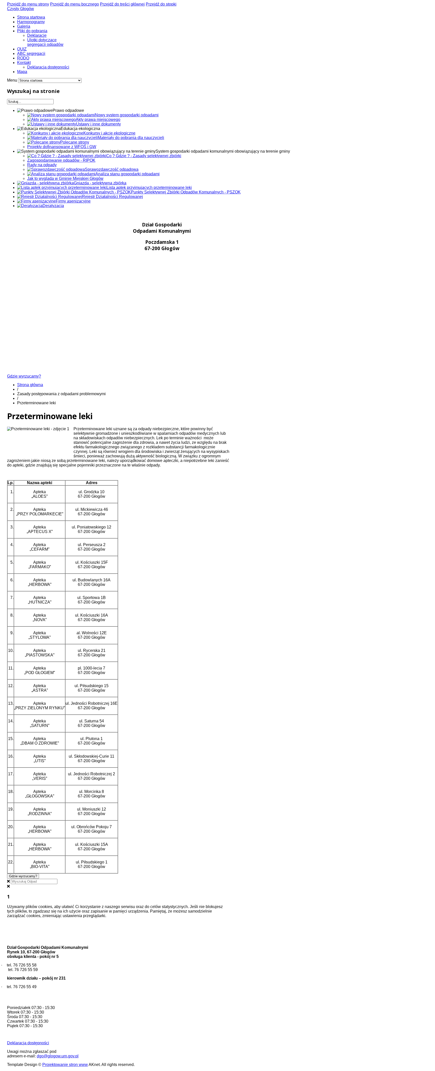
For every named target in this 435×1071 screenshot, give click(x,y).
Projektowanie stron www (65, 1064)
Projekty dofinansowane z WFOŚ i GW (61, 147)
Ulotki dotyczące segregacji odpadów (45, 42)
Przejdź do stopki (161, 4)
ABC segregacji (31, 53)
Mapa (22, 72)
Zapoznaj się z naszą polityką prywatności (145, 916)
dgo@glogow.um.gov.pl (58, 1056)
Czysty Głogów (20, 9)
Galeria (23, 26)
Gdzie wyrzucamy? (24, 376)
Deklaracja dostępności (48, 67)
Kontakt (24, 62)
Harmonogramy (31, 22)
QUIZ (22, 49)
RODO (23, 58)
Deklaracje (37, 35)
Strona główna (30, 385)
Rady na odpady (42, 165)
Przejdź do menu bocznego (74, 4)
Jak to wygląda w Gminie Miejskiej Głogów (65, 178)
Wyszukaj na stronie (33, 91)
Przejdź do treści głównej (122, 4)
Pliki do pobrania (32, 31)
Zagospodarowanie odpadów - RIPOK (61, 160)
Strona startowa (31, 17)
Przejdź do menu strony (28, 4)
